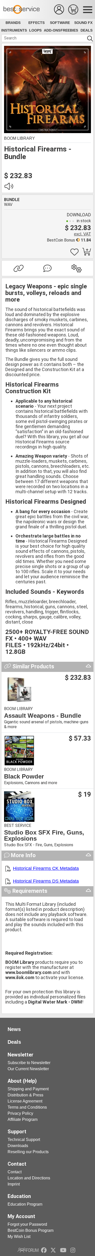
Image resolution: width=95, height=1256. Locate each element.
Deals (86, 30)
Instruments (14, 30)
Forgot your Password (27, 1224)
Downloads (18, 1146)
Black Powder (24, 776)
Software (60, 23)
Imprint (14, 1184)
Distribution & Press (25, 1095)
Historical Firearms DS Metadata (46, 881)
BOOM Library (19, 138)
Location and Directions (29, 1178)
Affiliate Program (22, 1119)
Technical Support (24, 1139)
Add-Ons (52, 30)
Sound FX (83, 23)
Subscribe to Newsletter (29, 1063)
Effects (36, 23)
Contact (15, 1172)
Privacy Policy (20, 1113)
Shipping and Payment (28, 1089)
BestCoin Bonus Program (30, 1230)
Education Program (25, 1204)
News (14, 1029)
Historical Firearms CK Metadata (46, 868)
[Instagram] (72, 1250)
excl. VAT (82, 234)
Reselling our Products (28, 1152)
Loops (35, 30)
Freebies (69, 30)
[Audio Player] (8, 187)
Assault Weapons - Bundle (42, 716)
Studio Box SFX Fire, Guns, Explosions (44, 835)
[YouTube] (63, 1250)
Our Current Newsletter (28, 1069)
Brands (13, 23)
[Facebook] (44, 1250)
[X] (53, 1250)
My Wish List (19, 1236)
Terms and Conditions (27, 1107)
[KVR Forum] (28, 1250)
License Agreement (25, 1101)
